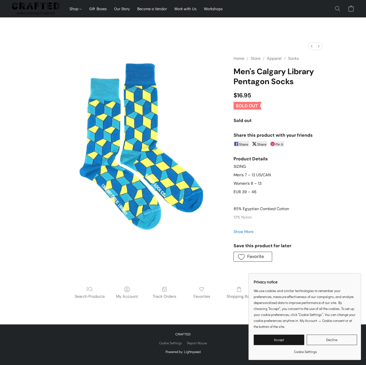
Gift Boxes (98, 8)
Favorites (201, 296)
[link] (305, 350)
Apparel (274, 58)
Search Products (90, 296)
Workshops (213, 8)
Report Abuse (197, 343)
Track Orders (164, 296)
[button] (36, 8)
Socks (293, 58)
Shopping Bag (239, 296)
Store (255, 58)
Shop (74, 8)
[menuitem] (311, 46)
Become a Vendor (152, 8)
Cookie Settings (170, 343)
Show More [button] (243, 231)
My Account (127, 296)
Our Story (122, 8)
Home (239, 58)
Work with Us (185, 8)
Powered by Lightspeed (183, 351)
